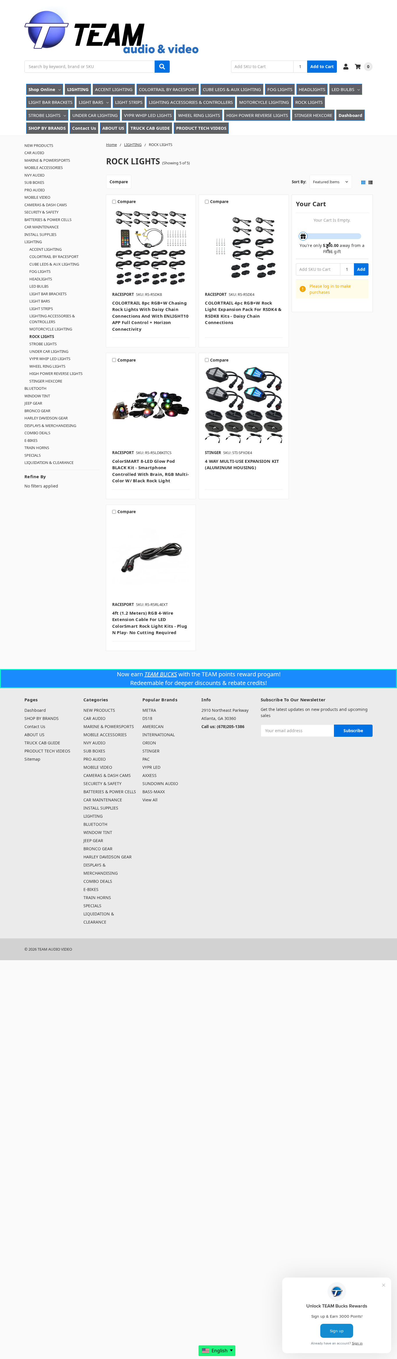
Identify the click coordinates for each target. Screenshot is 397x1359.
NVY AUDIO (34, 175)
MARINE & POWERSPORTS (47, 160)
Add (361, 269)
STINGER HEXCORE (313, 115)
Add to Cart (322, 66)
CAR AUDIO (34, 152)
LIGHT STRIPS (128, 102)
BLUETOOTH (35, 388)
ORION (149, 743)
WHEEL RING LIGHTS (199, 115)
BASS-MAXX (153, 791)
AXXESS (149, 775)
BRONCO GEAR (37, 410)
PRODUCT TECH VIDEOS (201, 128)
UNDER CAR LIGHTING (95, 115)
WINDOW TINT (37, 396)
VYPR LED (151, 767)
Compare (119, 181)
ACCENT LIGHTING (114, 89)
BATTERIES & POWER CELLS (47, 219)
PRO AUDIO (34, 190)
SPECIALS (32, 455)
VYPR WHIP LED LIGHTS (148, 115)
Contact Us (84, 128)
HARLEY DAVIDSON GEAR (46, 418)
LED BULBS (343, 89)
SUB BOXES (34, 182)
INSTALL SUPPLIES (40, 234)
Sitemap (32, 759)
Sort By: (299, 181)
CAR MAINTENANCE (41, 227)
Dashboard (350, 115)
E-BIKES (30, 440)
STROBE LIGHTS (44, 115)
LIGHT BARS (91, 102)
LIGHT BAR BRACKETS (50, 102)
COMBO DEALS (37, 432)
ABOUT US (113, 128)
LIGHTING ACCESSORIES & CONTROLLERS (191, 102)
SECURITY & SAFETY (41, 212)
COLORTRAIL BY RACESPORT (167, 89)
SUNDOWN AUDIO (160, 783)
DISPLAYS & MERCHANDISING (50, 425)
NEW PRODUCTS (38, 145)
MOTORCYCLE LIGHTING (264, 102)
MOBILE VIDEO (37, 197)
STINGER (151, 751)
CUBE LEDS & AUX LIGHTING (232, 89)
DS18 (147, 718)
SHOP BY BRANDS (47, 128)
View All (150, 800)
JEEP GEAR (33, 403)
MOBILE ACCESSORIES (43, 167)
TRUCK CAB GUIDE (150, 128)
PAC (146, 759)
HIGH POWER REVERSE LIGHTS (257, 115)
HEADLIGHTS (312, 89)
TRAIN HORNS (36, 447)
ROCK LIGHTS (309, 102)
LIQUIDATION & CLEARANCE (49, 462)
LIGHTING (78, 89)
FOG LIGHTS (279, 89)
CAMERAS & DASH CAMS (45, 204)
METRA (149, 710)
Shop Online (41, 89)
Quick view (151, 248)
